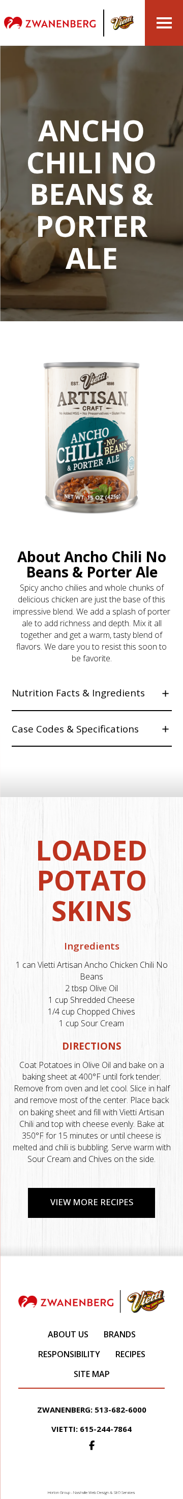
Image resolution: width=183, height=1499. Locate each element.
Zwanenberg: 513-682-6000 (91, 1409)
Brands (120, 1334)
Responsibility (69, 1354)
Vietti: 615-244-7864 (91, 1429)
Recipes (130, 1354)
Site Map (92, 1374)
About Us (68, 1334)
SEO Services (124, 1492)
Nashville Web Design (91, 1492)
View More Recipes (91, 1202)
